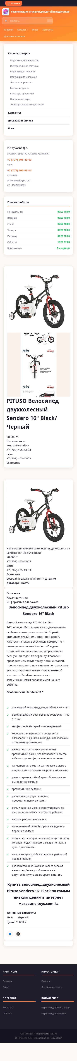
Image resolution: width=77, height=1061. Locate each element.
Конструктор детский (22, 93)
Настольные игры (20, 99)
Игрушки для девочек (22, 71)
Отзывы (7, 1013)
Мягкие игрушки (19, 88)
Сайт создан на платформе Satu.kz (38, 1033)
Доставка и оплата (14, 36)
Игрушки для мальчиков (24, 60)
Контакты (47, 29)
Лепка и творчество (21, 82)
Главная (8, 29)
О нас (35, 29)
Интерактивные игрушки (24, 65)
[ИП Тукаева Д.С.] (5, 11)
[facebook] (10, 934)
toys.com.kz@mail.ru (20, 180)
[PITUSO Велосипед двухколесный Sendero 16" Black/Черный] (38, 514)
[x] (18, 934)
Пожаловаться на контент (48, 1037)
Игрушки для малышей (23, 76)
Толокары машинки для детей (27, 104)
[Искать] (49, 20)
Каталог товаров (19, 53)
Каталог (21, 29)
